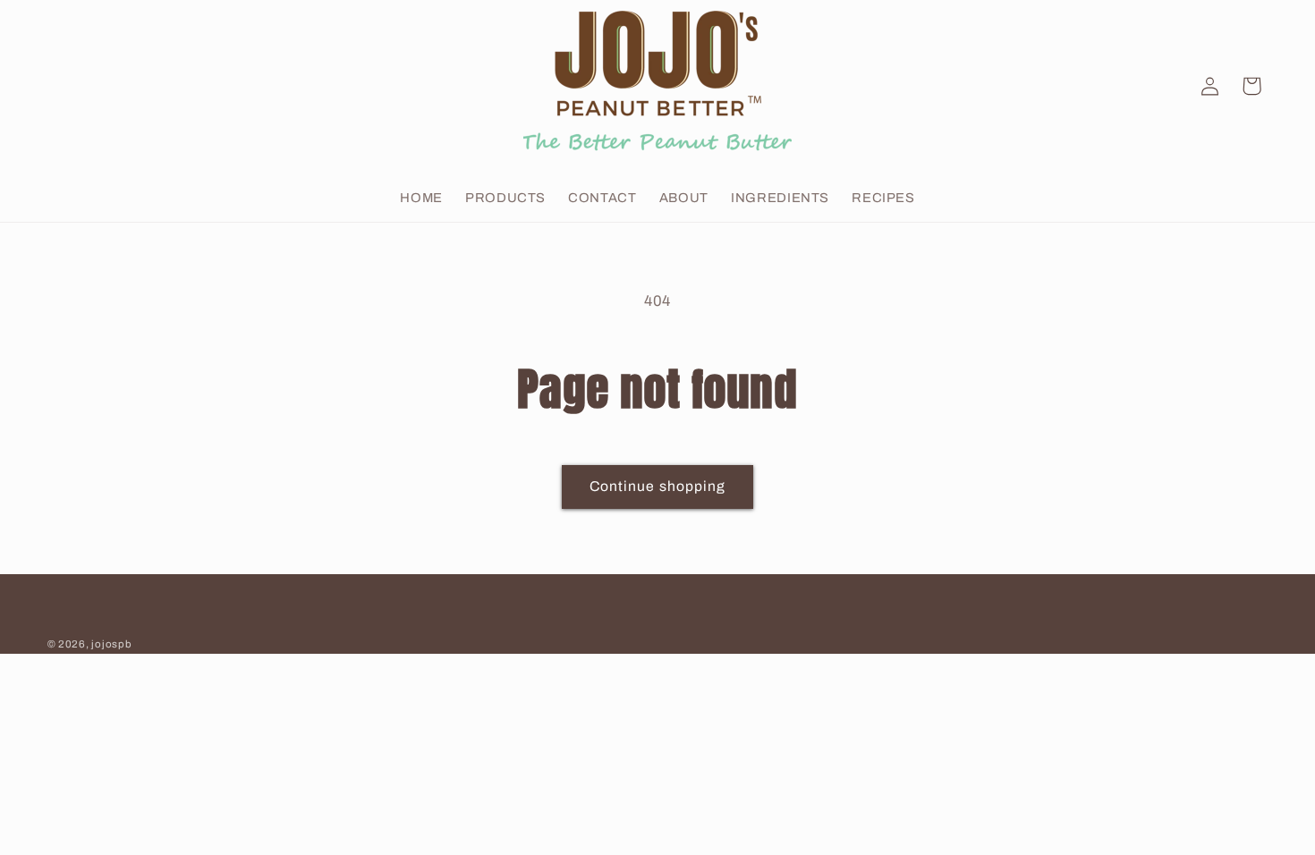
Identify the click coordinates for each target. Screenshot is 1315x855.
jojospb (111, 644)
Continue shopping (657, 486)
